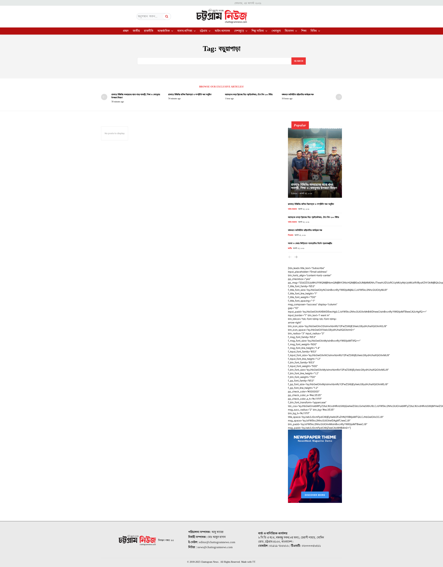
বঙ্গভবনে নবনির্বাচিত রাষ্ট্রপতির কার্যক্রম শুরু (297, 94)
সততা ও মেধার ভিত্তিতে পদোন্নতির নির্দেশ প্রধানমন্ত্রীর (310, 243)
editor (294, 193)
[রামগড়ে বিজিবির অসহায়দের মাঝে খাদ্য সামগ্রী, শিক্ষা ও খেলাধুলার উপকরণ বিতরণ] (315, 161)
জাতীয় (290, 248)
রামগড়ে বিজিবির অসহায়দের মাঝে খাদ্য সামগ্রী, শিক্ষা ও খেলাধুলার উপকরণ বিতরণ (314, 186)
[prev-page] (104, 97)
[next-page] (339, 97)
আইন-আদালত (292, 209)
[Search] (167, 16)
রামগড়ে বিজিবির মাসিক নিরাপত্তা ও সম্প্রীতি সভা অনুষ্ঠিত (189, 94)
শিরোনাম (290, 235)
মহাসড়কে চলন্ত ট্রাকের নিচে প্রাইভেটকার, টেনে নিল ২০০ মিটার (249, 94)
